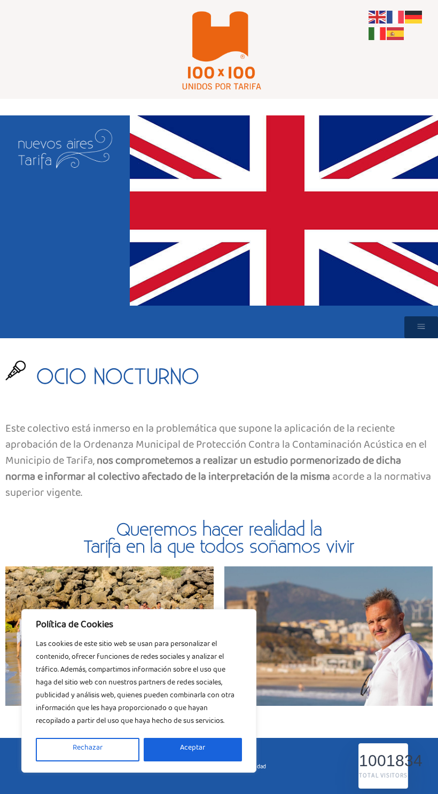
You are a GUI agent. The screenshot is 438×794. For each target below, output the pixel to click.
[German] (414, 19)
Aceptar (192, 749)
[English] (378, 19)
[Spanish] (396, 35)
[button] (421, 327)
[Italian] (378, 35)
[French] (396, 19)
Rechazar (88, 749)
